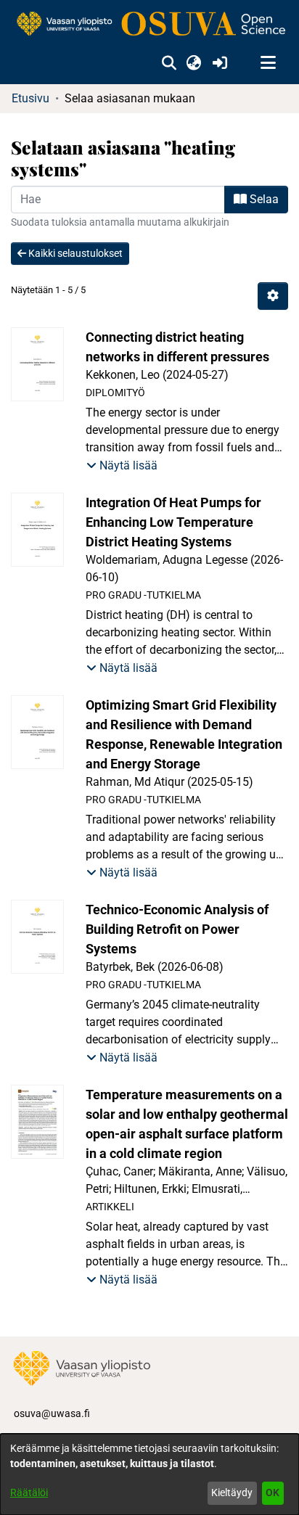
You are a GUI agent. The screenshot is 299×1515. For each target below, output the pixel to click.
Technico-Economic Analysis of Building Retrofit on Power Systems (177, 929)
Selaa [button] (263, 199)
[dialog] (149, 1474)
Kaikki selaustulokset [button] (74, 253)
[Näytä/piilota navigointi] (267, 63)
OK (272, 1492)
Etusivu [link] (30, 98)
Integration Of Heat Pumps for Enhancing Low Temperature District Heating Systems (173, 522)
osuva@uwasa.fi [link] (52, 1413)
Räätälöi (29, 1492)
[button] (169, 63)
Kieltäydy (232, 1492)
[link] (149, 25)
